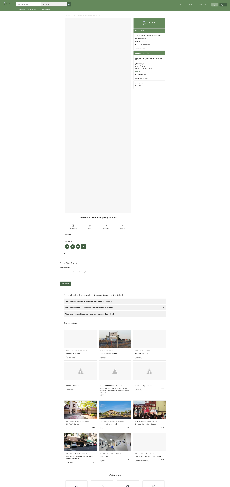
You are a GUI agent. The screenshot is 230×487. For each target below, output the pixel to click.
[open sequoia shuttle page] (80, 371)
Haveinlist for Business (187, 5)
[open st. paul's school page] (80, 410)
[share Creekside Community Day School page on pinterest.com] (72, 246)
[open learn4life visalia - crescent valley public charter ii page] (80, 442)
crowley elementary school (145, 424)
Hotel (102, 395)
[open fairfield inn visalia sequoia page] (115, 371)
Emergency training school (142, 460)
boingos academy (73, 353)
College (103, 460)
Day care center (71, 357)
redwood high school (143, 385)
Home (67, 15)
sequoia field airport (108, 353)
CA (75, 15)
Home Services (32, 9)
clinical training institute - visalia (148, 456)
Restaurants (21, 9)
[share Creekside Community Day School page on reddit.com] (83, 246)
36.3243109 (142, 75)
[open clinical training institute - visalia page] (149, 442)
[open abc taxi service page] (149, 339)
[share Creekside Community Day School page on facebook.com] (67, 246)
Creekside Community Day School (89, 15)
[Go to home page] (8, 5)
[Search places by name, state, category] (68, 4)
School (68, 427)
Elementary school (140, 427)
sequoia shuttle (72, 385)
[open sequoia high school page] (115, 410)
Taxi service (138, 357)
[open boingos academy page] (80, 339)
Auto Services (46, 9)
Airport (103, 357)
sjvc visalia (104, 456)
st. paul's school (72, 424)
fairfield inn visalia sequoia (111, 385)
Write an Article (204, 5)
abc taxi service (141, 353)
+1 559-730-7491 (146, 45)
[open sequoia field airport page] (115, 339)
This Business (143, 84)
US (71, 15)
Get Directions (140, 48)
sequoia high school (108, 424)
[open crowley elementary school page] (149, 410)
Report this (138, 85)
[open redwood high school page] (149, 371)
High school (138, 389)
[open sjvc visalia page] (115, 442)
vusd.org (144, 41)
